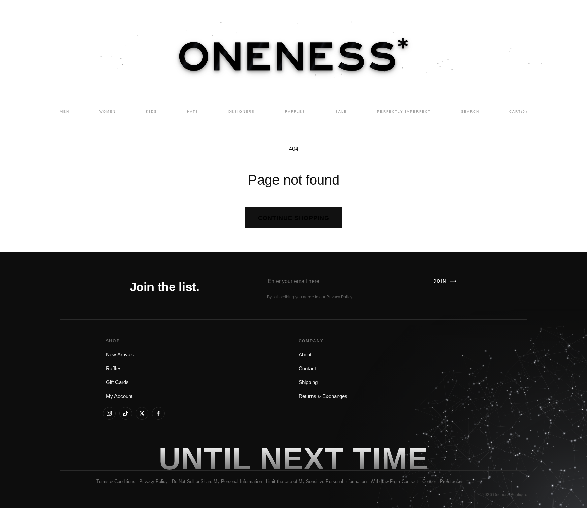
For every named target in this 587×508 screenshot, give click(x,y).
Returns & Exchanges (323, 396)
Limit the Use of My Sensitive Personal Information (316, 481)
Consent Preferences (443, 481)
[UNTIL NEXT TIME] (390, 458)
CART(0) (518, 111)
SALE (341, 111)
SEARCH (470, 111)
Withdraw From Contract (394, 481)
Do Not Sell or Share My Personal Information (217, 481)
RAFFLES (295, 111)
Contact (307, 368)
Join (445, 281)
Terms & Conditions (115, 481)
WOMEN (107, 111)
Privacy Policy (339, 297)
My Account (119, 396)
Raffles (114, 368)
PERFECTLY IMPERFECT (404, 111)
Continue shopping (294, 217)
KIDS (151, 111)
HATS (192, 111)
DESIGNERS (241, 111)
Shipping (308, 382)
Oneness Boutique (510, 494)
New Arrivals (120, 354)
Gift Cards (117, 382)
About (305, 354)
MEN (64, 111)
